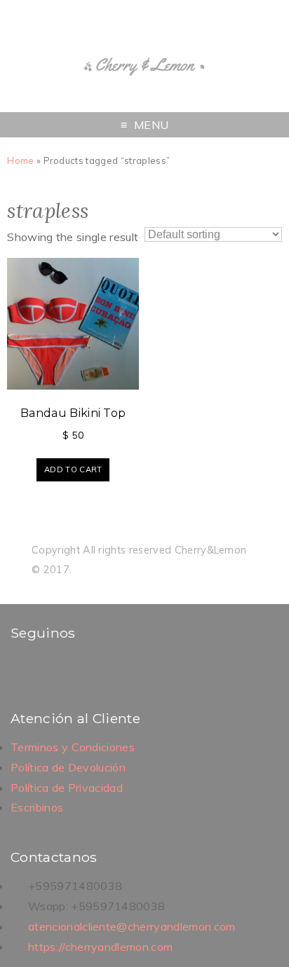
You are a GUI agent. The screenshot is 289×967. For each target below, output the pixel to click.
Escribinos (37, 807)
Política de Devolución (68, 767)
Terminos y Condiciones (73, 747)
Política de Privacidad (67, 788)
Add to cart (73, 469)
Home (20, 160)
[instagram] (41, 668)
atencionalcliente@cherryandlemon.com (132, 926)
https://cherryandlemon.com (100, 947)
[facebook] (22, 668)
